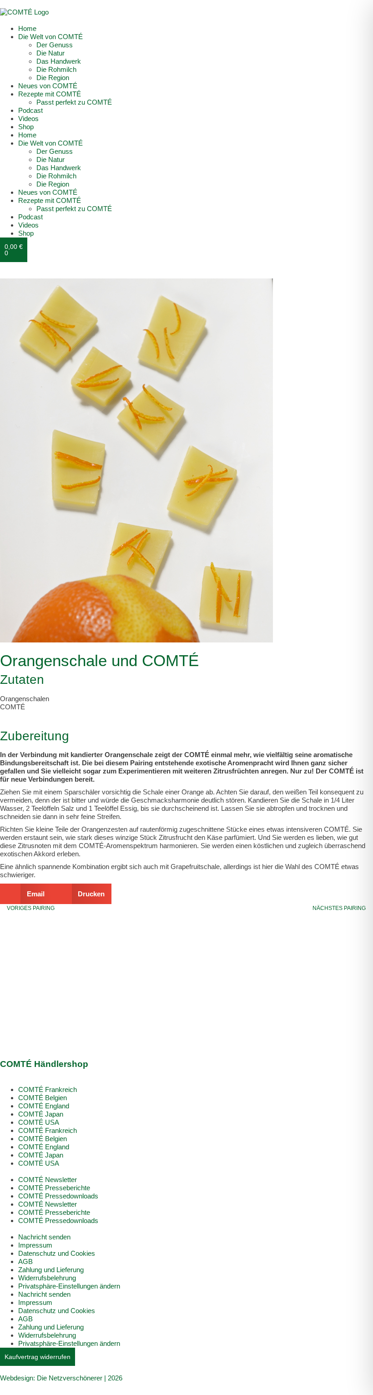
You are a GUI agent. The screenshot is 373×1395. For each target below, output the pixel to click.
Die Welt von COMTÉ (50, 36)
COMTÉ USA (38, 1122)
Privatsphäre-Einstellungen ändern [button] (69, 1286)
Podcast (30, 110)
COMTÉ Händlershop (44, 1064)
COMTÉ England (43, 1106)
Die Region (52, 77)
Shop (26, 127)
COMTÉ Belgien (42, 1098)
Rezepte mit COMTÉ (49, 94)
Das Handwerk (58, 61)
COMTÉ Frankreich (47, 1089)
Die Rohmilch (56, 69)
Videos (28, 118)
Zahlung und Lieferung (51, 1270)
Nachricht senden (44, 1237)
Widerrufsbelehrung (47, 1278)
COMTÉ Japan (40, 1114)
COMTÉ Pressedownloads (58, 1196)
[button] (25, 894)
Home (27, 28)
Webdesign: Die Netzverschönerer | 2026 (61, 1378)
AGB (25, 1261)
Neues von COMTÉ (47, 86)
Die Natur (50, 53)
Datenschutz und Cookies (56, 1253)
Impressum (35, 1245)
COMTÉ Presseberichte (54, 1188)
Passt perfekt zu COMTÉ (74, 102)
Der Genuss (54, 45)
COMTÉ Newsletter (47, 1179)
